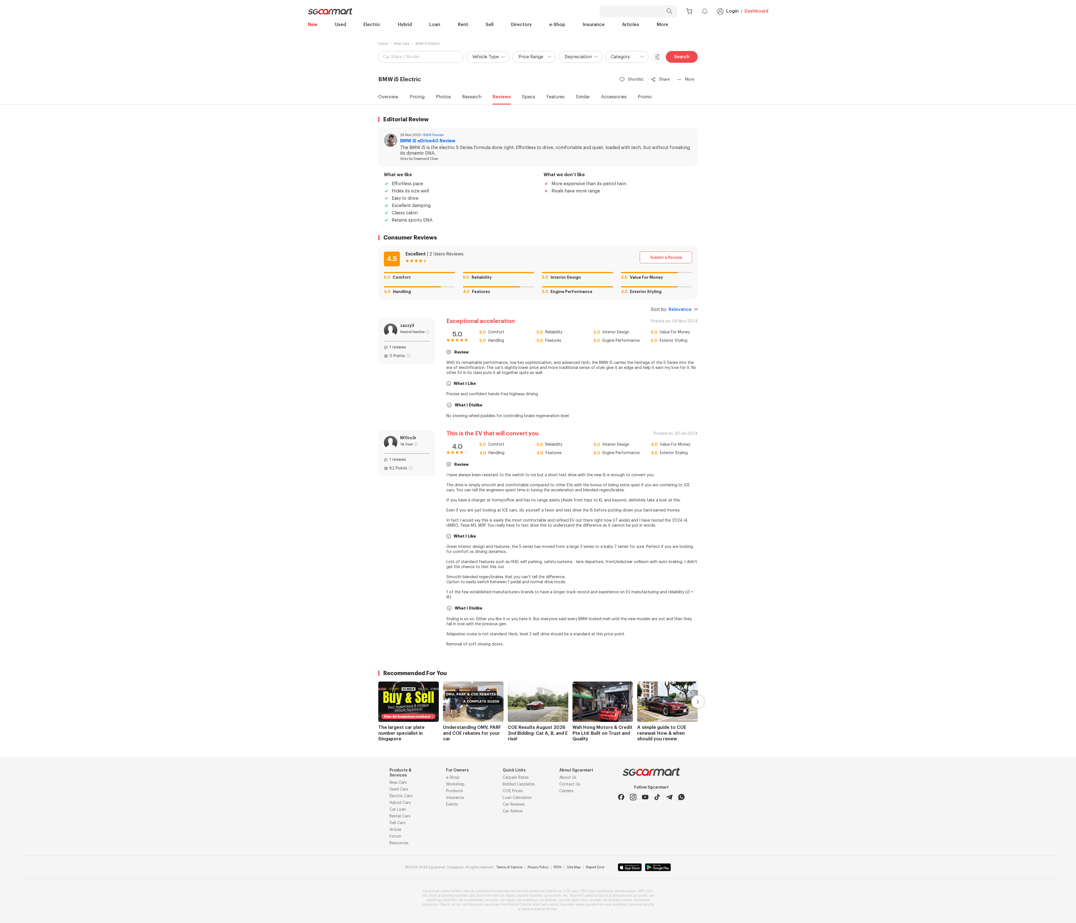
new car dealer (503, 895)
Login (732, 11)
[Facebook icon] (621, 797)
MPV (641, 891)
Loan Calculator (517, 798)
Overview (388, 97)
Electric (371, 24)
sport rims (579, 900)
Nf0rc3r (408, 438)
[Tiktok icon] (657, 797)
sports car (536, 891)
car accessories (470, 900)
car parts (491, 900)
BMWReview (433, 135)
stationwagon (625, 891)
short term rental (545, 904)
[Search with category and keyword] (669, 11)
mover (627, 900)
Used (340, 24)
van (425, 895)
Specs (528, 97)
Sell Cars (397, 823)
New (312, 24)
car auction (552, 895)
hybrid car (554, 891)
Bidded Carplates (519, 784)
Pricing (417, 97)
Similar (583, 97)
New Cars (401, 43)
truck (433, 895)
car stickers (611, 900)
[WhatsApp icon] (681, 797)
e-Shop (557, 24)
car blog (468, 904)
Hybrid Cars (400, 803)
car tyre (564, 900)
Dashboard (756, 11)
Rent (463, 24)
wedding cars (623, 904)
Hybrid (405, 24)
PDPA (558, 867)
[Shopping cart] (689, 11)
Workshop (455, 784)
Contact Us (569, 784)
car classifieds (480, 891)
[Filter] (657, 57)
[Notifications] (704, 11)
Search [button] (682, 57)
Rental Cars (400, 816)
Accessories (614, 97)
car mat (595, 900)
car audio (639, 895)
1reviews (397, 347)
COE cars (570, 891)
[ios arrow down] (696, 309)
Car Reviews (514, 804)
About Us (567, 778)
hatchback (605, 891)
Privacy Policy (538, 867)
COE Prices (513, 791)
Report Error (595, 867)
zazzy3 (407, 325)
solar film (449, 900)
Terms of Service (509, 867)
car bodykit (547, 900)
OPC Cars (587, 891)
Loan (434, 24)
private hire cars (598, 904)
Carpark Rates (516, 778)
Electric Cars (400, 796)
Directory (521, 24)
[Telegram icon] (669, 797)
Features (555, 97)
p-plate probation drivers (537, 909)
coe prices (491, 904)
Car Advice (513, 811)
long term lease (572, 904)
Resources (399, 843)
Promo (645, 97)
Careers (566, 791)
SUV (649, 891)
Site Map (574, 867)
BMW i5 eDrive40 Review (427, 141)
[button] (488, 57)
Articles (630, 24)
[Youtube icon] (645, 797)
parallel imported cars (458, 895)
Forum (395, 836)
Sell (489, 24)
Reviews (502, 97)
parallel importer (529, 895)
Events (452, 804)
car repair (507, 900)
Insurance (594, 24)
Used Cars (398, 789)
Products (454, 791)
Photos (443, 97)
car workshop (526, 900)
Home (383, 43)
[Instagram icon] (633, 797)
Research (471, 97)
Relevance (680, 309)
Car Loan (397, 810)
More (662, 24)
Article (395, 830)
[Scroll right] (691, 702)
